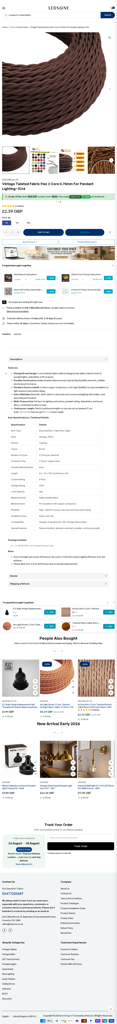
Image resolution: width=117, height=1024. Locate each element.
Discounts (7, 998)
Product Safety (68, 913)
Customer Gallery (69, 949)
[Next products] (113, 266)
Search (107, 15)
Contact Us (66, 893)
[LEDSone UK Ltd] (58, 8)
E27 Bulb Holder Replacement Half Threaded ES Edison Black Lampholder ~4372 (28, 608)
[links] (4, 930)
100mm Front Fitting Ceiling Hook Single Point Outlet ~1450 (86, 274)
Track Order (80, 846)
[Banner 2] (58, 201)
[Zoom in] (109, 37)
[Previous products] (107, 603)
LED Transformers (11, 959)
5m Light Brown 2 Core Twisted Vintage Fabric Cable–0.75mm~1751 (28, 624)
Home (4, 27)
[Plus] (18, 232)
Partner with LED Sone (71, 964)
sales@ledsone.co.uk (12, 924)
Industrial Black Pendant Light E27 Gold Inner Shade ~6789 (96, 786)
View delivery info (24, 864)
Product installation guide (73, 908)
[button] (110, 89)
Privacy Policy (67, 918)
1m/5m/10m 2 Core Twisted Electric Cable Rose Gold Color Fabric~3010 (86, 608)
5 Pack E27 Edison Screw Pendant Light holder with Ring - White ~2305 (86, 290)
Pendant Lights (9, 964)
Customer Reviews (70, 954)
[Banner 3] (60, 201)
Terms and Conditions (71, 898)
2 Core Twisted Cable (18, 27)
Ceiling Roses (8, 984)
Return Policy (67, 928)
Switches (6, 989)
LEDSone (44, 701)
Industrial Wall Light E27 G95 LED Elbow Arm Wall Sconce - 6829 (58, 786)
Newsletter (66, 933)
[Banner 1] (56, 201)
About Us (65, 888)
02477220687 (12, 893)
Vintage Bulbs (8, 954)
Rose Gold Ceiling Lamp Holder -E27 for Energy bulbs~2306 (28, 290)
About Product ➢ (30, 242)
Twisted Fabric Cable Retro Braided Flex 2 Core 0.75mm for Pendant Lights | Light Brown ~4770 (86, 623)
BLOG (5, 993)
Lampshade (7, 969)
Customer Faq (67, 959)
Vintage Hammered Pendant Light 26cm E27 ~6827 (18, 786)
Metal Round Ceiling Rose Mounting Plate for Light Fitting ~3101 (27, 274)
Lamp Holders (8, 979)
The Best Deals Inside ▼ (87, 242)
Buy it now (85, 232)
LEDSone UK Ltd (10, 180)
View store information (18, 311)
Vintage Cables (9, 949)
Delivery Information (70, 923)
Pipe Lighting (8, 974)
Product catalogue (70, 903)
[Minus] (5, 232)
